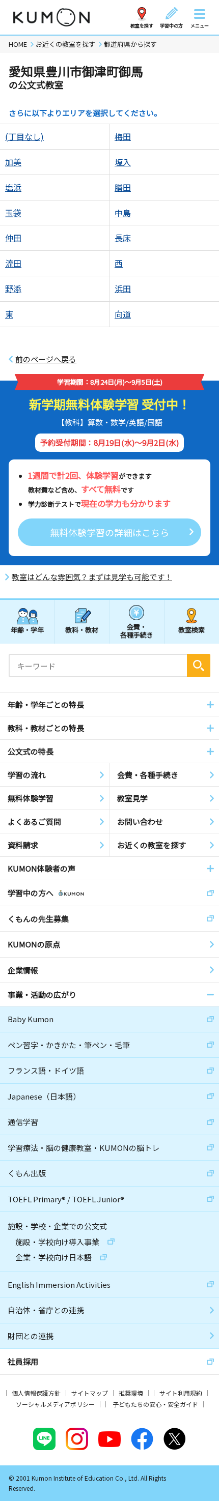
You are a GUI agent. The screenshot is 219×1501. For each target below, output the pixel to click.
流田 (13, 263)
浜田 (123, 288)
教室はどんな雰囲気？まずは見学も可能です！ (92, 577)
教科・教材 (81, 629)
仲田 (13, 238)
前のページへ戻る (45, 359)
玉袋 (13, 213)
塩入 (123, 162)
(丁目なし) (24, 136)
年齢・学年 (27, 629)
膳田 (123, 187)
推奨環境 (131, 1393)
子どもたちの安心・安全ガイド (155, 1404)
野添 (13, 288)
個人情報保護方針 (36, 1393)
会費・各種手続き (136, 630)
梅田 (123, 136)
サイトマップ (89, 1393)
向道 (123, 314)
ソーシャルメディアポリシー (55, 1404)
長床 (123, 238)
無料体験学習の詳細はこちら (109, 532)
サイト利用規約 (180, 1393)
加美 (13, 162)
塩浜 (13, 187)
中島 (123, 213)
